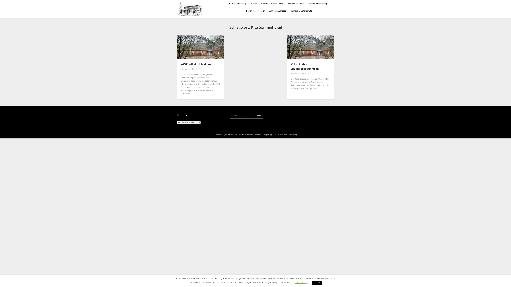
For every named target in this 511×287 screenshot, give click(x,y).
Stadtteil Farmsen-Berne (272, 3)
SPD (263, 11)
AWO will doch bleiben (196, 64)
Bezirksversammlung (318, 3)
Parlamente (251, 11)
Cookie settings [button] (301, 282)
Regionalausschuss (295, 3)
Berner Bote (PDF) (237, 3)
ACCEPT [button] (316, 283)
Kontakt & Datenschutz (301, 11)
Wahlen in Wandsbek (278, 11)
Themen (253, 3)
